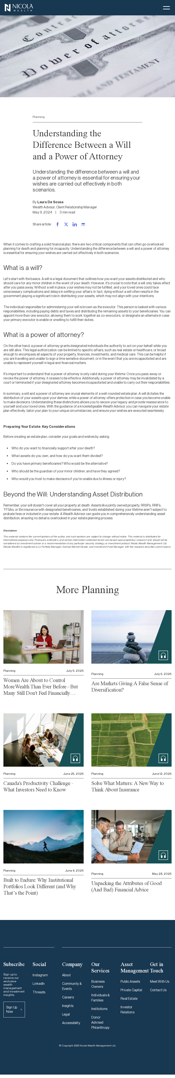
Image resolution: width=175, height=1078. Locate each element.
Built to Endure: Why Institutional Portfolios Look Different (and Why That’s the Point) (39, 886)
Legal (66, 1014)
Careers (68, 997)
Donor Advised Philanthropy (100, 1022)
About (66, 975)
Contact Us (158, 990)
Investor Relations (127, 1009)
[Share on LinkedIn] (74, 224)
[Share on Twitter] (66, 224)
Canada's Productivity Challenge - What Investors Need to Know (38, 786)
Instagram (40, 975)
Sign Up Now (11, 1009)
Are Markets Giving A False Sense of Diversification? (129, 686)
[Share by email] (83, 224)
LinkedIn (39, 984)
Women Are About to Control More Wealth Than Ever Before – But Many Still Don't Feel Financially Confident (40, 686)
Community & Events (72, 986)
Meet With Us (159, 981)
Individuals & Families (100, 997)
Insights (67, 1006)
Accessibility (71, 1023)
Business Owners (98, 984)
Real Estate (129, 999)
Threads (39, 992)
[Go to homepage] (18, 7)
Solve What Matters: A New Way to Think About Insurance (127, 786)
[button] (166, 8)
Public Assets (130, 981)
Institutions (99, 1009)
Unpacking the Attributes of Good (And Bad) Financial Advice (126, 886)
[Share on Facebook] (57, 224)
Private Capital (131, 990)
